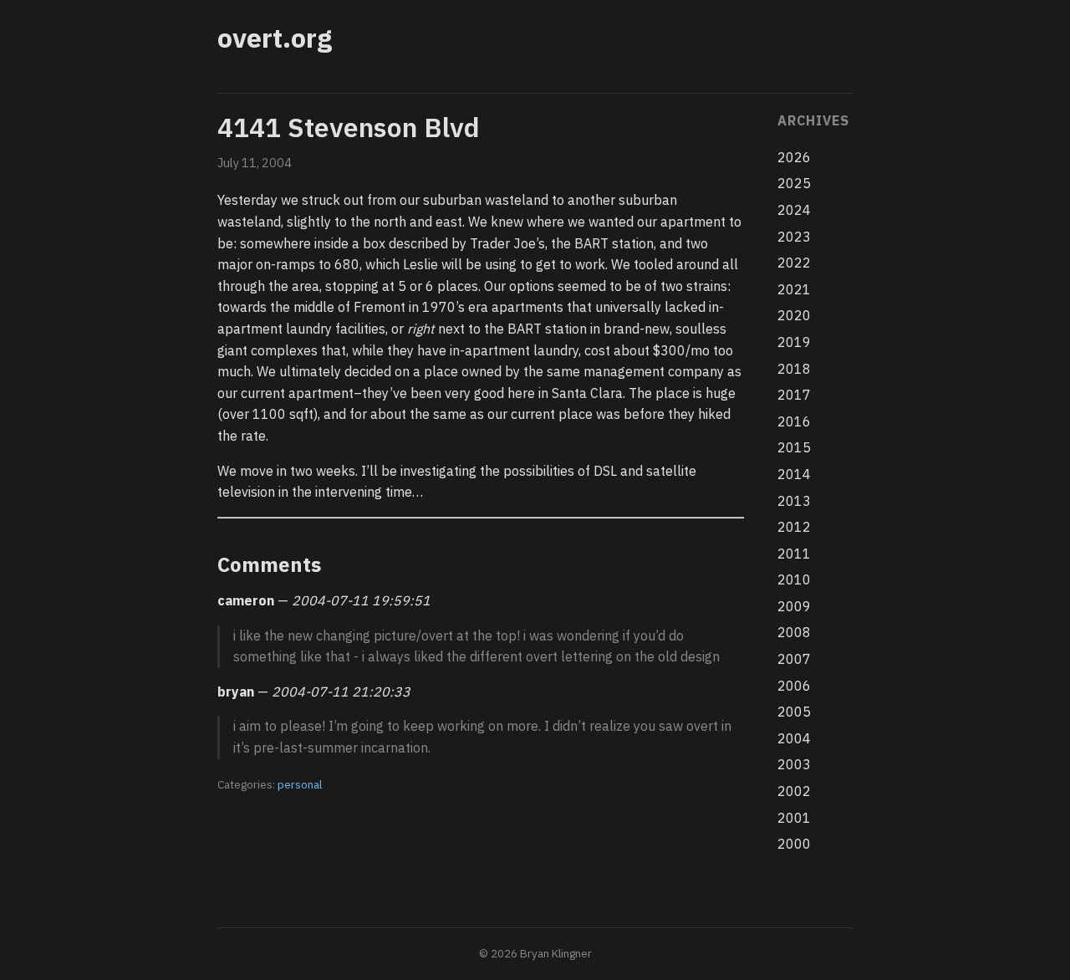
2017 (794, 394)
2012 (794, 526)
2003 (794, 764)
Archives (812, 120)
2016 (794, 421)
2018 (794, 368)
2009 (794, 606)
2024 (794, 210)
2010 (794, 579)
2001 (794, 817)
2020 (794, 315)
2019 (794, 342)
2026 (794, 157)
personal (300, 784)
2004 (794, 738)
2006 (794, 685)
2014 (794, 474)
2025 (794, 183)
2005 (794, 711)
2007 (794, 659)
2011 (794, 553)
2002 (794, 791)
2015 (794, 447)
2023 (794, 236)
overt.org (274, 37)
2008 (794, 632)
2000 (794, 843)
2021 (794, 289)
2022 (794, 262)
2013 (794, 501)
